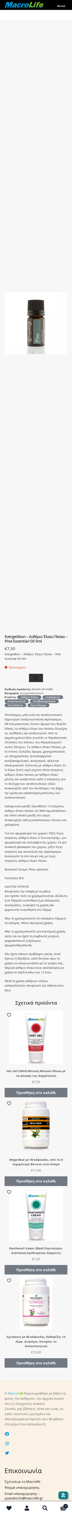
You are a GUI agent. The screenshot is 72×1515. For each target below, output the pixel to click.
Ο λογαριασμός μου (27, 1508)
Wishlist (9, 1508)
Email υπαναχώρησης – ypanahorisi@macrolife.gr (24, 1496)
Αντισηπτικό (15, 705)
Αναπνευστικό (17, 701)
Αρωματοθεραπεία (31, 693)
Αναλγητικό (53, 697)
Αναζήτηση (45, 1508)
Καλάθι (60, 1505)
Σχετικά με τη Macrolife (22, 1481)
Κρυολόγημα (38, 705)
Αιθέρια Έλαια (29, 697)
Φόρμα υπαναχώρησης (22, 1487)
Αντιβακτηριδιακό (44, 701)
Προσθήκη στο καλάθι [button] (36, 1092)
